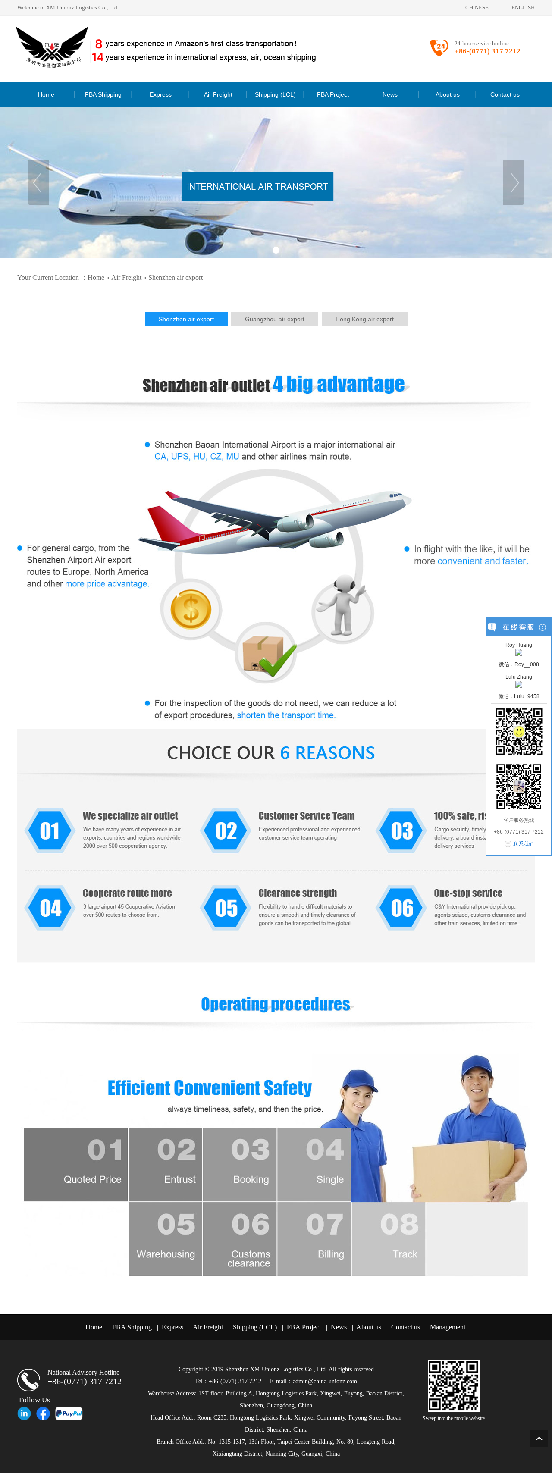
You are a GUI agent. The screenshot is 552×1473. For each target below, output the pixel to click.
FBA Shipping (132, 1327)
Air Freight (126, 277)
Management (447, 1327)
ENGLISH (523, 7)
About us (368, 1327)
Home (96, 277)
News (339, 1327)
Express (172, 1327)
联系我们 (523, 844)
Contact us (405, 1327)
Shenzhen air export (175, 277)
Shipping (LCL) (255, 1327)
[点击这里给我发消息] (518, 652)
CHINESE (477, 7)
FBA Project (304, 1327)
